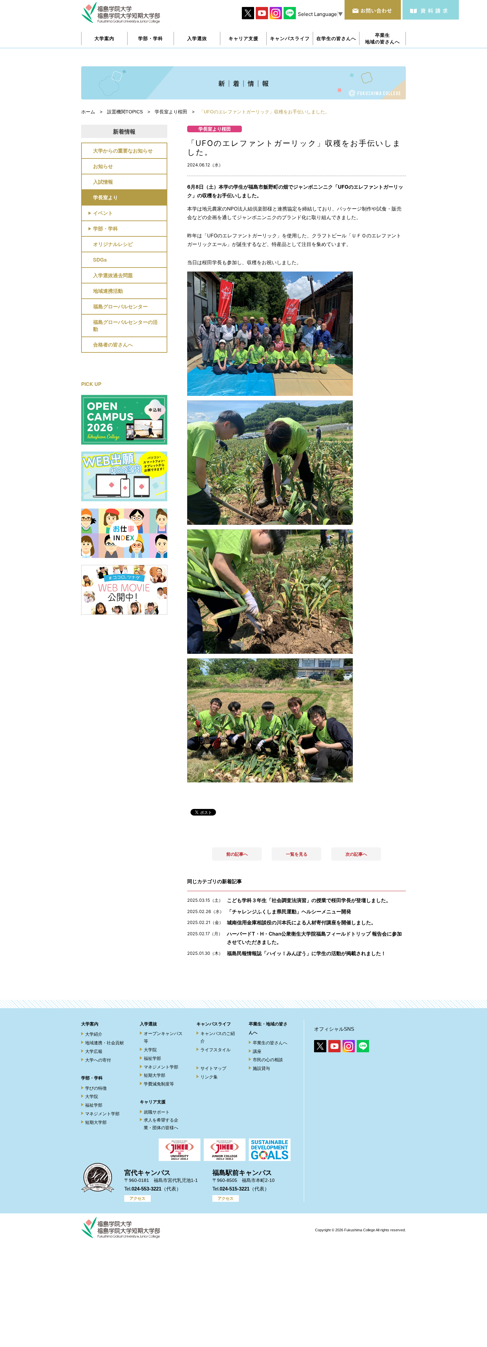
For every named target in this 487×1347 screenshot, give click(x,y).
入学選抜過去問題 (113, 275)
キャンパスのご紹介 (217, 1037)
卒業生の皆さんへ (270, 1042)
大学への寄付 (98, 1060)
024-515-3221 (234, 1189)
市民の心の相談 (268, 1059)
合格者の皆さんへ (113, 344)
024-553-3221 (146, 1189)
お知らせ (103, 166)
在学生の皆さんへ (336, 38)
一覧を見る (296, 854)
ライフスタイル (215, 1049)
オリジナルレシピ (113, 244)
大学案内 (89, 1023)
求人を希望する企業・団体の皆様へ (161, 1124)
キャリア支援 (153, 1101)
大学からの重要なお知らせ (123, 150)
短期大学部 (96, 1122)
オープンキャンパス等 (163, 1037)
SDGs (100, 259)
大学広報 (93, 1051)
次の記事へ (356, 854)
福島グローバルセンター (120, 306)
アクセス (137, 1198)
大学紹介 (93, 1034)
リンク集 (209, 1076)
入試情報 (103, 181)
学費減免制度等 (159, 1083)
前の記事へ (237, 854)
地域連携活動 (108, 290)
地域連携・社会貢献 (104, 1042)
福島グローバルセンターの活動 (125, 325)
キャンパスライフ (213, 1023)
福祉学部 (93, 1105)
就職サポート (157, 1112)
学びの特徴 (96, 1088)
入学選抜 (148, 1023)
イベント (103, 212)
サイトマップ (213, 1068)
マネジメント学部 (102, 1113)
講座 (257, 1051)
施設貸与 (261, 1068)
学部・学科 (105, 228)
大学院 (91, 1096)
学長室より (105, 197)
